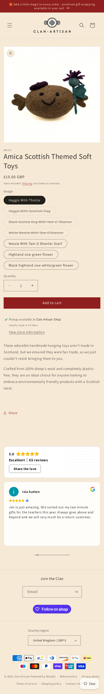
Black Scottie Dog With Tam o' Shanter (43, 222)
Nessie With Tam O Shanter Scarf (35, 243)
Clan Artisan (22, 676)
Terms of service (26, 683)
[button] (9, 25)
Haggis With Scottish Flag (32, 212)
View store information (27, 332)
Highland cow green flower (31, 254)
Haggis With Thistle (24, 200)
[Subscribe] (76, 592)
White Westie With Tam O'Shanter (39, 233)
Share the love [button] (25, 469)
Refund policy (68, 676)
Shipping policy (51, 683)
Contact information (79, 683)
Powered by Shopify (43, 676)
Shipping (27, 183)
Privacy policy (91, 676)
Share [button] (12, 413)
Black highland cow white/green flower (41, 265)
